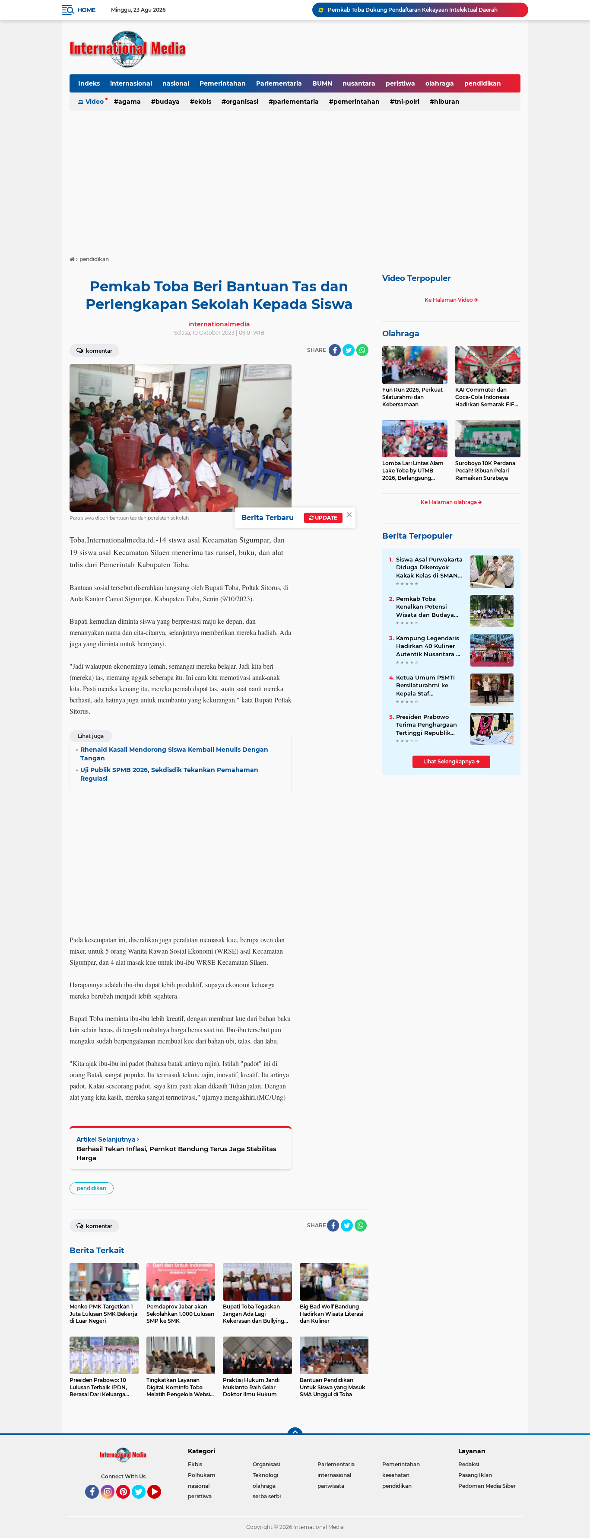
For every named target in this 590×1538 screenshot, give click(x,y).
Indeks (89, 83)
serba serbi (267, 1496)
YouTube (160, 1502)
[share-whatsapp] (362, 350)
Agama (129, 101)
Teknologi (265, 1475)
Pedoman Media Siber (487, 1486)
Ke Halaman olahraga (449, 502)
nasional (175, 83)
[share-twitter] (349, 350)
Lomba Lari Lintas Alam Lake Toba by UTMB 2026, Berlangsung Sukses (413, 471)
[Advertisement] (295, 178)
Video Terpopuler (416, 278)
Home (86, 10)
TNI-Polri (406, 101)
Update (325, 517)
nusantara (359, 83)
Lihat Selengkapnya (449, 761)
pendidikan (482, 83)
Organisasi (242, 101)
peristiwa (400, 83)
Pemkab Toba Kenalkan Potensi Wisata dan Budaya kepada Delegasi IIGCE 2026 (429, 607)
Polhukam (202, 1475)
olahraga (439, 83)
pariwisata (330, 1486)
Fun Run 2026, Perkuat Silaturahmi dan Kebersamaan (412, 397)
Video (95, 101)
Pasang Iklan (475, 1475)
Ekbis (202, 101)
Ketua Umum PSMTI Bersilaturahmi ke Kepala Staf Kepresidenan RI (425, 685)
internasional (131, 83)
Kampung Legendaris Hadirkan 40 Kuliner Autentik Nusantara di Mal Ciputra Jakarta (429, 646)
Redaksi (468, 1464)
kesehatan (395, 1475)
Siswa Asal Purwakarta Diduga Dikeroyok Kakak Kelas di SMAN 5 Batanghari (429, 567)
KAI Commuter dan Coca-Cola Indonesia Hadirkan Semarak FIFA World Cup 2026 (486, 397)
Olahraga (400, 333)
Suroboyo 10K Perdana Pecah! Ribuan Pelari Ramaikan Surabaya (485, 470)
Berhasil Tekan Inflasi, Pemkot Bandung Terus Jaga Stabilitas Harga (176, 1153)
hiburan (447, 101)
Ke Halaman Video (449, 300)
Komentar (98, 351)
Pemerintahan (223, 83)
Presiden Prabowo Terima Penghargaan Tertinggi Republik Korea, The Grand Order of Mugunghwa (427, 725)
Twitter (142, 1502)
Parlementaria (279, 83)
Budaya (167, 101)
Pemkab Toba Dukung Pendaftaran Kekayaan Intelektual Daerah (413, 9)
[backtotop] (295, 1435)
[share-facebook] (335, 350)
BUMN (322, 83)
